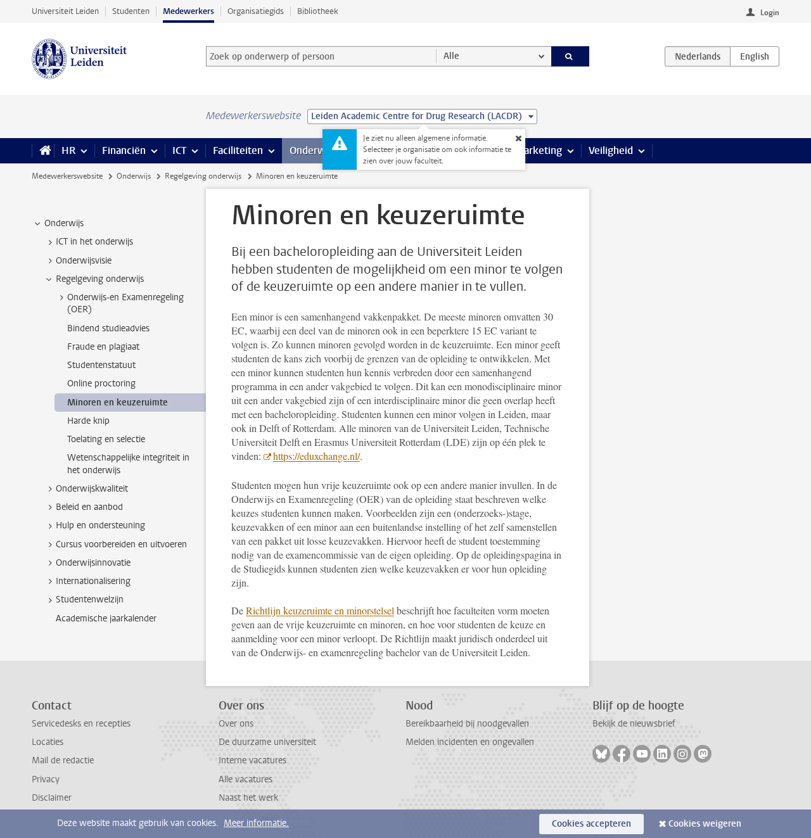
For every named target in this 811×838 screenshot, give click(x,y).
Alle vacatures (245, 779)
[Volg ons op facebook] (621, 754)
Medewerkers (188, 11)
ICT (179, 150)
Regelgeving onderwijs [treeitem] (100, 279)
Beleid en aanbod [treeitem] (89, 507)
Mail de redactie (63, 760)
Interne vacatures (252, 760)
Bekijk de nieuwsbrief (633, 724)
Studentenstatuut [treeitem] (101, 365)
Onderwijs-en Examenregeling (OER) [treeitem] (125, 303)
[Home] (43, 150)
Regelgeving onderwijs (203, 176)
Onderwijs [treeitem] (64, 223)
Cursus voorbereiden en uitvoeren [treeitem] (121, 544)
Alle (451, 56)
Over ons (236, 724)
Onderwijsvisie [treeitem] (84, 261)
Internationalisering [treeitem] (93, 581)
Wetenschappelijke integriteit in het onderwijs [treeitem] (128, 464)
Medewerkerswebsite (67, 176)
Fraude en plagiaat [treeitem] (103, 347)
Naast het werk (248, 798)
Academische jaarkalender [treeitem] (106, 619)
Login (769, 13)
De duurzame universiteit (267, 742)
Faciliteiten (238, 150)
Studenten (131, 11)
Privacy (46, 779)
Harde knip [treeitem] (88, 421)
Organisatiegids (255, 11)
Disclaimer (52, 798)
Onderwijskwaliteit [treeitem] (92, 489)
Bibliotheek (317, 11)
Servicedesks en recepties (81, 724)
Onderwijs (312, 150)
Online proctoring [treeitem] (101, 384)
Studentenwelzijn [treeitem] (90, 600)
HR (68, 150)
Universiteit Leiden (65, 11)
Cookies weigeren (704, 824)
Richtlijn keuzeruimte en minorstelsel (320, 610)
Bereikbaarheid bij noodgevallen (467, 724)
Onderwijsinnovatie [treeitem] (93, 563)
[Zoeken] (570, 56)
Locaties (47, 742)
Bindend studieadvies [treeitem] (108, 328)
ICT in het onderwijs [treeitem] (94, 242)
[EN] (754, 56)
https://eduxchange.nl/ (316, 455)
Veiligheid (611, 150)
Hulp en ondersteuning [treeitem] (100, 525)
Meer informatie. (256, 823)
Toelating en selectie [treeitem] (106, 439)
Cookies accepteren (591, 824)
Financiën (124, 150)
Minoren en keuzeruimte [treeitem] (117, 403)
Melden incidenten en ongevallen (470, 742)
